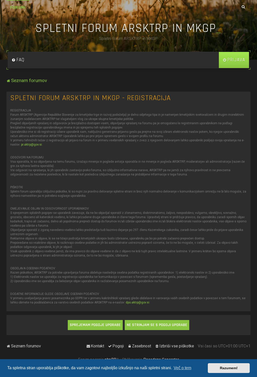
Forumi (18, 7)
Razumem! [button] (229, 368)
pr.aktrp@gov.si (31, 144)
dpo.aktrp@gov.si (137, 302)
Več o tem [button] (182, 368)
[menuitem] (18, 60)
